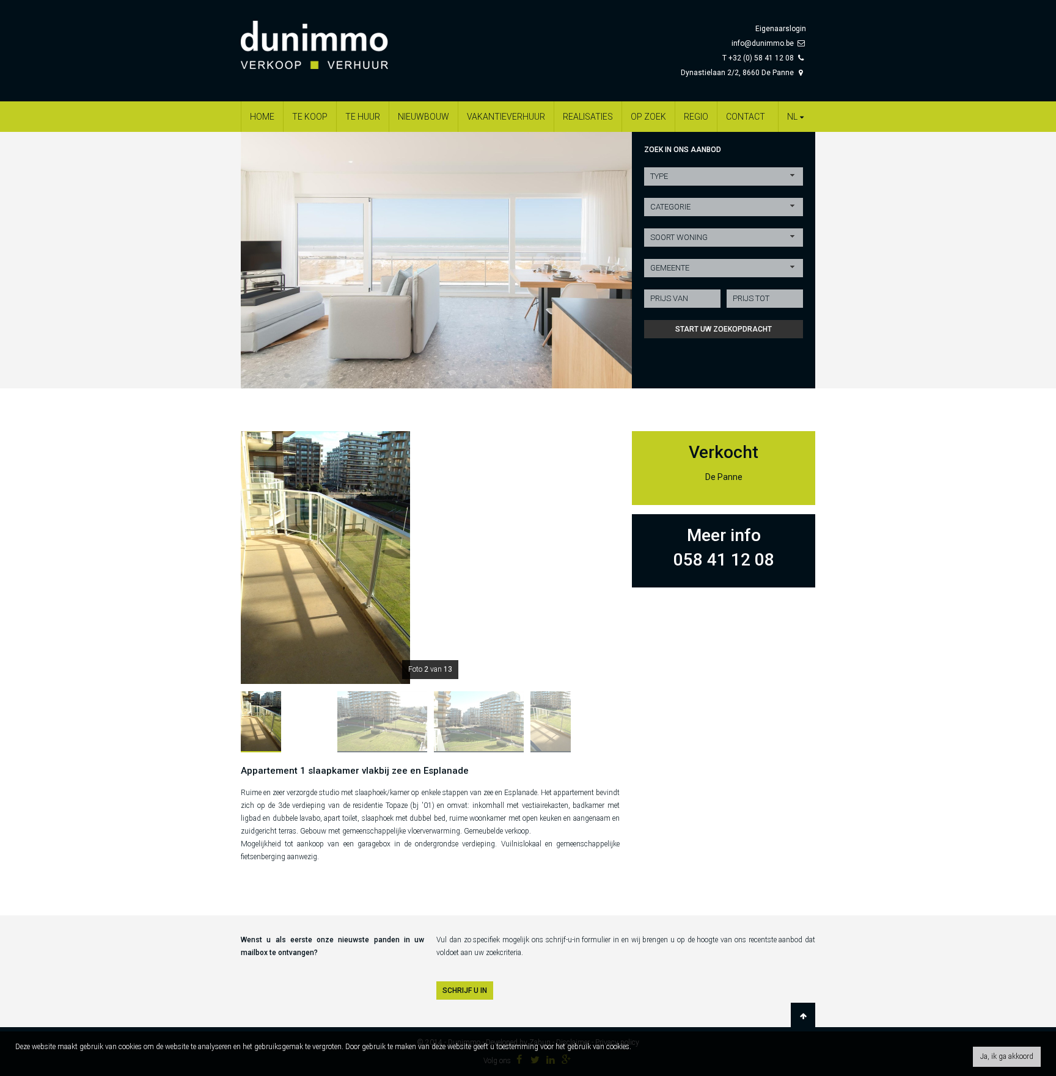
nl (792, 117)
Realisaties (588, 117)
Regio (696, 117)
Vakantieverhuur (506, 117)
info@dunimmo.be (763, 43)
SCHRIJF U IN (464, 990)
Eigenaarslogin (780, 28)
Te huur (362, 117)
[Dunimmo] (332, 39)
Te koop (310, 117)
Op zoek (648, 117)
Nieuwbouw (423, 117)
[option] (436, 260)
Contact (745, 117)
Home (262, 117)
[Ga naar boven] (803, 1016)
